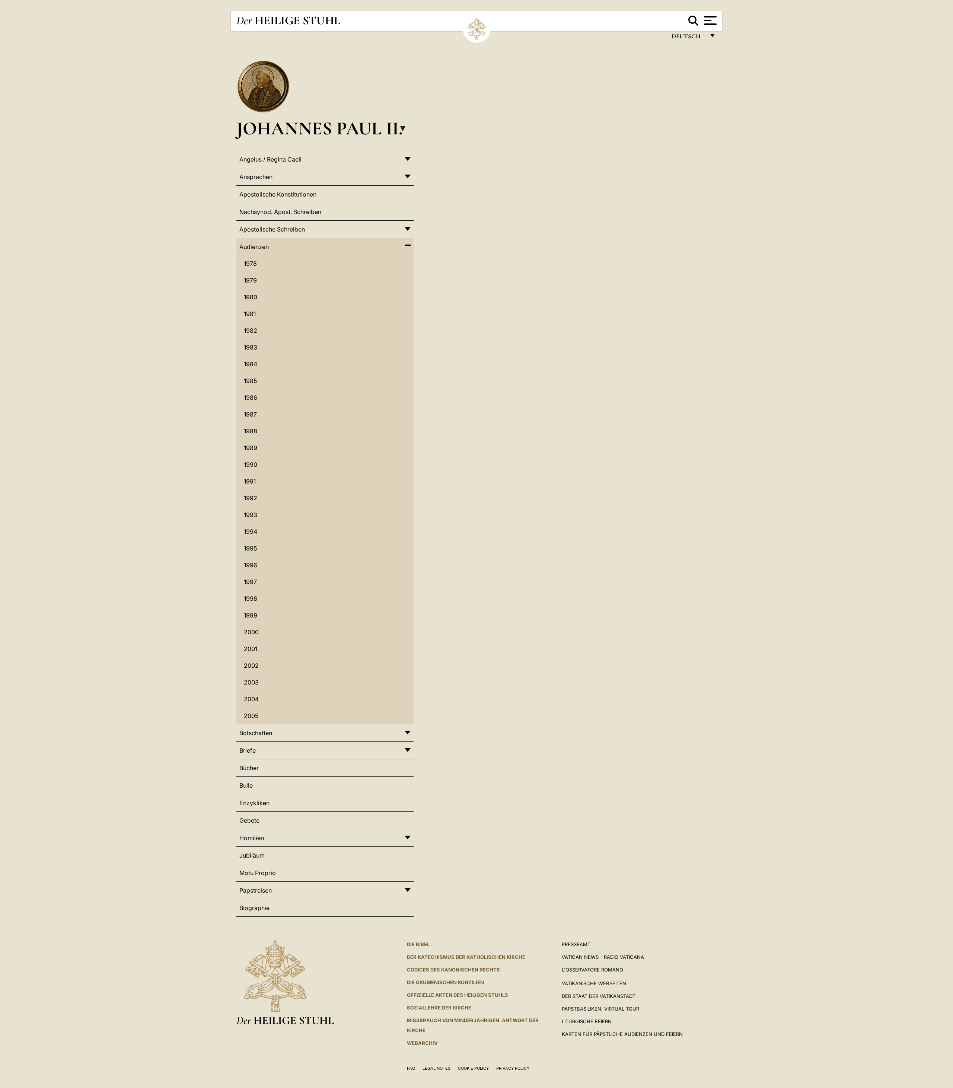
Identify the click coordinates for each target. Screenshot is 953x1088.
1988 (250, 431)
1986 (250, 397)
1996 (250, 565)
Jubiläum (252, 855)
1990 (250, 464)
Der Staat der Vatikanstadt (598, 996)
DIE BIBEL (418, 944)
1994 (250, 531)
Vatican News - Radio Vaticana (603, 957)
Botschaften (255, 733)
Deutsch (688, 38)
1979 (250, 280)
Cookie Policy (473, 1068)
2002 (251, 665)
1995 (250, 548)
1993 (250, 515)
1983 (250, 347)
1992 (250, 498)
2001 (250, 649)
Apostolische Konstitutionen (277, 194)
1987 (250, 414)
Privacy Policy (512, 1068)
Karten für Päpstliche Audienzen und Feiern (622, 1034)
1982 (250, 330)
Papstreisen (255, 890)
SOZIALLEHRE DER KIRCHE (439, 1008)
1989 (250, 448)
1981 (250, 314)
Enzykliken (254, 803)
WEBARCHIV (422, 1043)
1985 (250, 381)
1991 (250, 481)
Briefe (247, 750)
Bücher (249, 768)
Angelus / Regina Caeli (270, 159)
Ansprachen (255, 177)
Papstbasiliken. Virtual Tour (600, 1009)
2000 (251, 632)
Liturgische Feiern (587, 1021)
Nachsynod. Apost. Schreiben (280, 212)
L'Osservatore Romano (592, 970)
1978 (250, 263)
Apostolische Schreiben (272, 229)
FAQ (411, 1068)
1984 (250, 364)
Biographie (254, 908)
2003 (251, 682)
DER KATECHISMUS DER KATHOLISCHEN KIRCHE (466, 957)
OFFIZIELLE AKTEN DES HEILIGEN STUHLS (457, 995)
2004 (251, 699)
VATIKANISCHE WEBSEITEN (594, 983)
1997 (250, 582)
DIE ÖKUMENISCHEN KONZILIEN (445, 982)
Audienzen (254, 247)
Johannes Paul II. (319, 128)
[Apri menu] (709, 20)
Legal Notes (436, 1068)
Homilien (251, 838)
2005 (251, 716)
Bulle (246, 785)
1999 (250, 615)
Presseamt (576, 944)
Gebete (249, 820)
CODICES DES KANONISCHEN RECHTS (453, 970)
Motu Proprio (257, 873)
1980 (250, 297)
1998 (250, 598)
